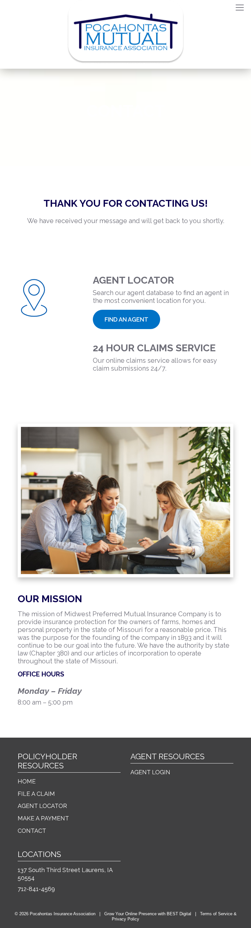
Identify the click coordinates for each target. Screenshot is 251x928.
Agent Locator (42, 805)
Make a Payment (43, 818)
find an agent (126, 319)
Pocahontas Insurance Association (62, 913)
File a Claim (36, 793)
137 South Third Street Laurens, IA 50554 (65, 874)
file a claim (123, 387)
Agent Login (150, 772)
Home (27, 781)
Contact (32, 830)
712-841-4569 (36, 888)
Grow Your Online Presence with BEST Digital (147, 913)
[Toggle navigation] (240, 7)
